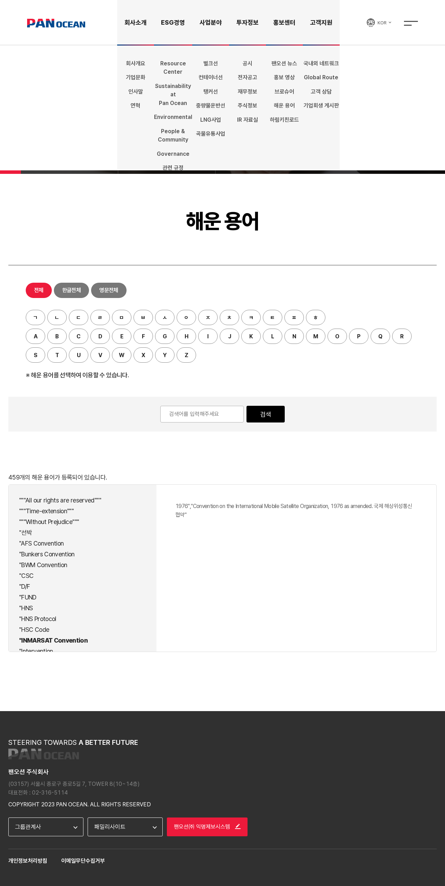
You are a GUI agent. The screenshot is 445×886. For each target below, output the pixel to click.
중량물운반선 (210, 105)
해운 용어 (284, 105)
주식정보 (247, 105)
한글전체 (71, 290)
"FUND (28, 597)
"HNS (26, 608)
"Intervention (36, 651)
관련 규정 (173, 167)
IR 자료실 (247, 119)
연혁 (135, 105)
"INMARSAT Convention (53, 640)
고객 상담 (321, 91)
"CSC (26, 575)
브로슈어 (284, 91)
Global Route (321, 77)
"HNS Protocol (37, 618)
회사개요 (135, 63)
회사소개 (135, 22)
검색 (265, 414)
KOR (383, 22)
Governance (173, 154)
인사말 (135, 91)
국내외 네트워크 (321, 63)
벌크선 (210, 63)
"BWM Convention (43, 565)
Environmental (173, 117)
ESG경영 (173, 22)
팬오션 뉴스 (284, 63)
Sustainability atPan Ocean (173, 94)
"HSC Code (34, 629)
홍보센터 (284, 22)
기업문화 (135, 77)
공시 (247, 63)
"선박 (25, 532)
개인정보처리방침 (27, 860)
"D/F (24, 586)
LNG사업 (210, 119)
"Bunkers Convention (47, 554)
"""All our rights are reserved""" (60, 500)
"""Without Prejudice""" (49, 521)
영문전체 (108, 290)
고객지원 (321, 22)
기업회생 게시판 (321, 105)
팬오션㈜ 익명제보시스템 (203, 826)
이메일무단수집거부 (83, 860)
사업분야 (211, 22)
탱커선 (210, 91)
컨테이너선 (211, 77)
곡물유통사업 (210, 133)
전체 (38, 290)
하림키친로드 (284, 119)
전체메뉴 (411, 23)
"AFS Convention (41, 543)
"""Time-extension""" (46, 511)
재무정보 (247, 91)
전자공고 (247, 77)
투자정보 (247, 22)
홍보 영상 (284, 77)
